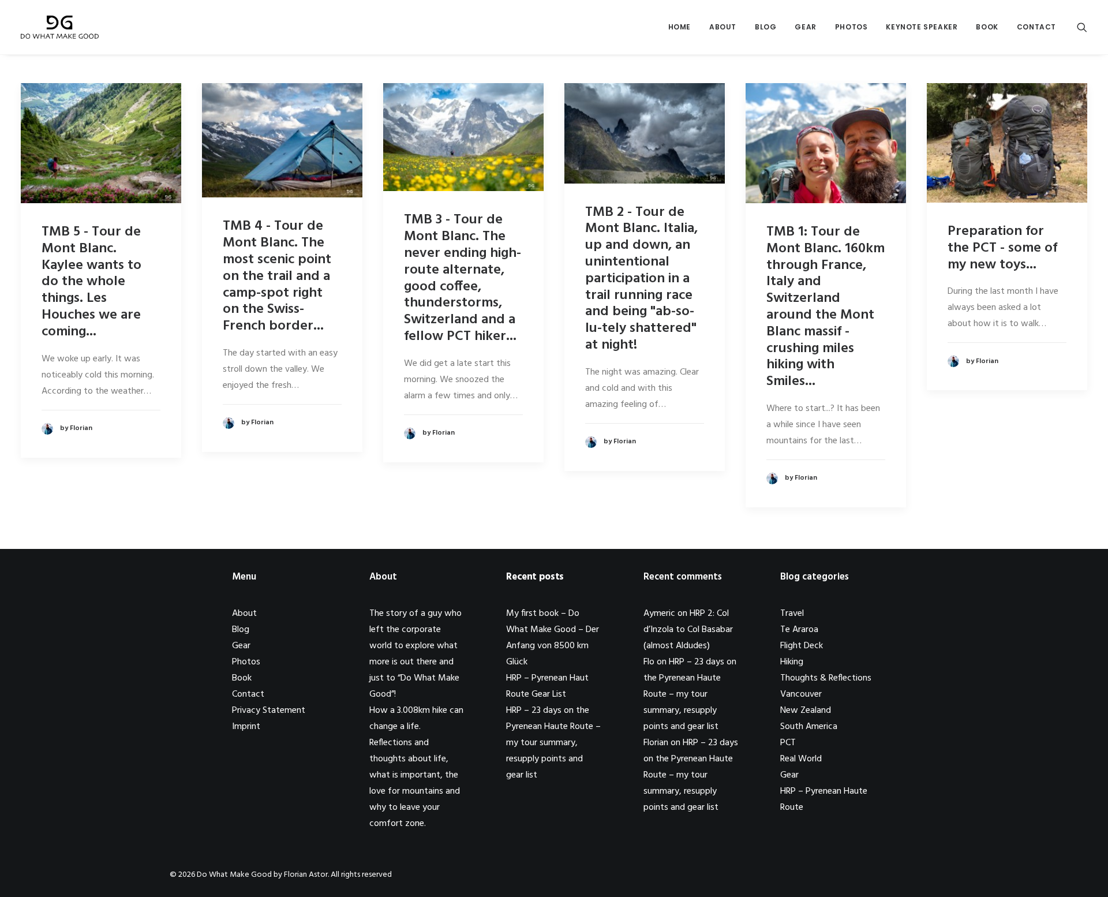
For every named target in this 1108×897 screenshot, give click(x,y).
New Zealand (805, 710)
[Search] (1082, 27)
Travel (792, 613)
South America (808, 726)
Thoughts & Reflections (825, 678)
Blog (765, 27)
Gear (805, 27)
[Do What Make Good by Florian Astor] (60, 27)
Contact (1036, 27)
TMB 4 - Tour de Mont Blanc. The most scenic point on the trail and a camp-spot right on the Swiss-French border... (277, 276)
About (722, 27)
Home (679, 27)
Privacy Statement (268, 710)
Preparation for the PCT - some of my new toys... (1002, 248)
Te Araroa (799, 629)
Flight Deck (801, 645)
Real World (801, 759)
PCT (788, 742)
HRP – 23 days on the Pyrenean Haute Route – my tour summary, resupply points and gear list (553, 743)
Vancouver (801, 694)
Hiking (791, 662)
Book (987, 27)
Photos (851, 27)
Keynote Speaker (921, 27)
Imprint (246, 726)
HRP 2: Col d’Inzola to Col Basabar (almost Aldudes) (688, 629)
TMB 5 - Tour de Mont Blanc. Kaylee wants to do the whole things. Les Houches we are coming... (91, 282)
